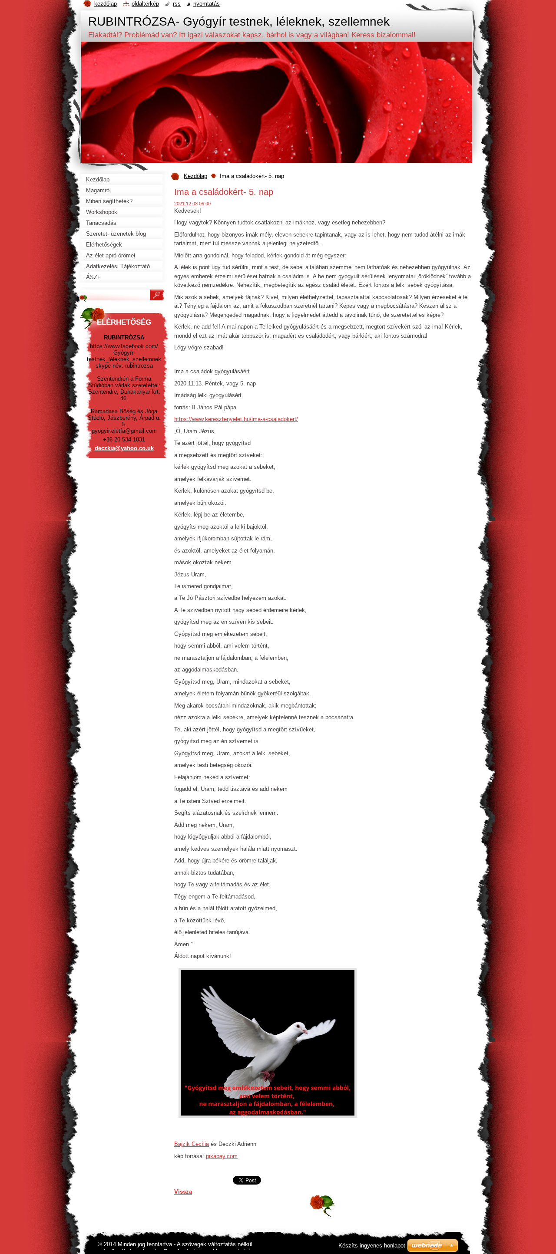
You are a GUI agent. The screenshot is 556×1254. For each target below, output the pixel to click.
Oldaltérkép (145, 3)
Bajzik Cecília (191, 1144)
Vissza (183, 1191)
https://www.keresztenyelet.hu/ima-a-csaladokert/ (236, 419)
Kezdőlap (195, 176)
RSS (177, 3)
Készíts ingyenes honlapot (371, 1245)
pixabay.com (222, 1156)
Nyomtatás (206, 3)
